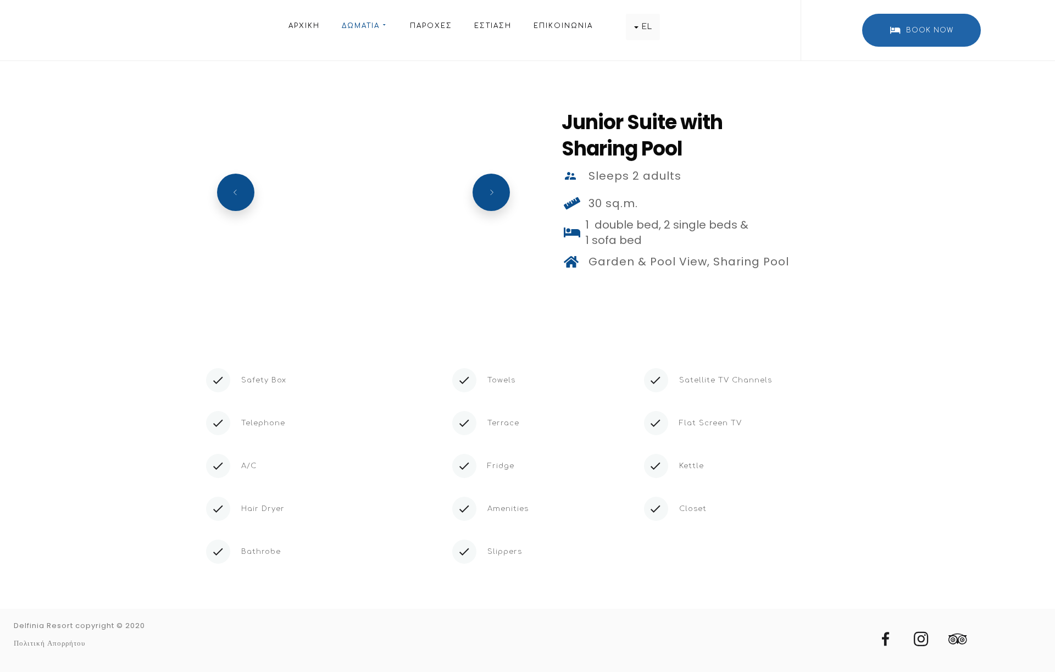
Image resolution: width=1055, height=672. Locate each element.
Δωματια (361, 26)
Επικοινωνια (563, 26)
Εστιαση (493, 26)
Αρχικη (304, 26)
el (646, 27)
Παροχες (431, 26)
